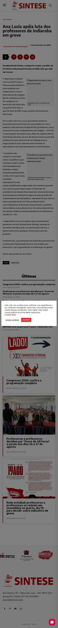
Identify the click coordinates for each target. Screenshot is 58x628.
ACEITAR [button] (26, 320)
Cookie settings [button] (12, 320)
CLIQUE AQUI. (10, 315)
